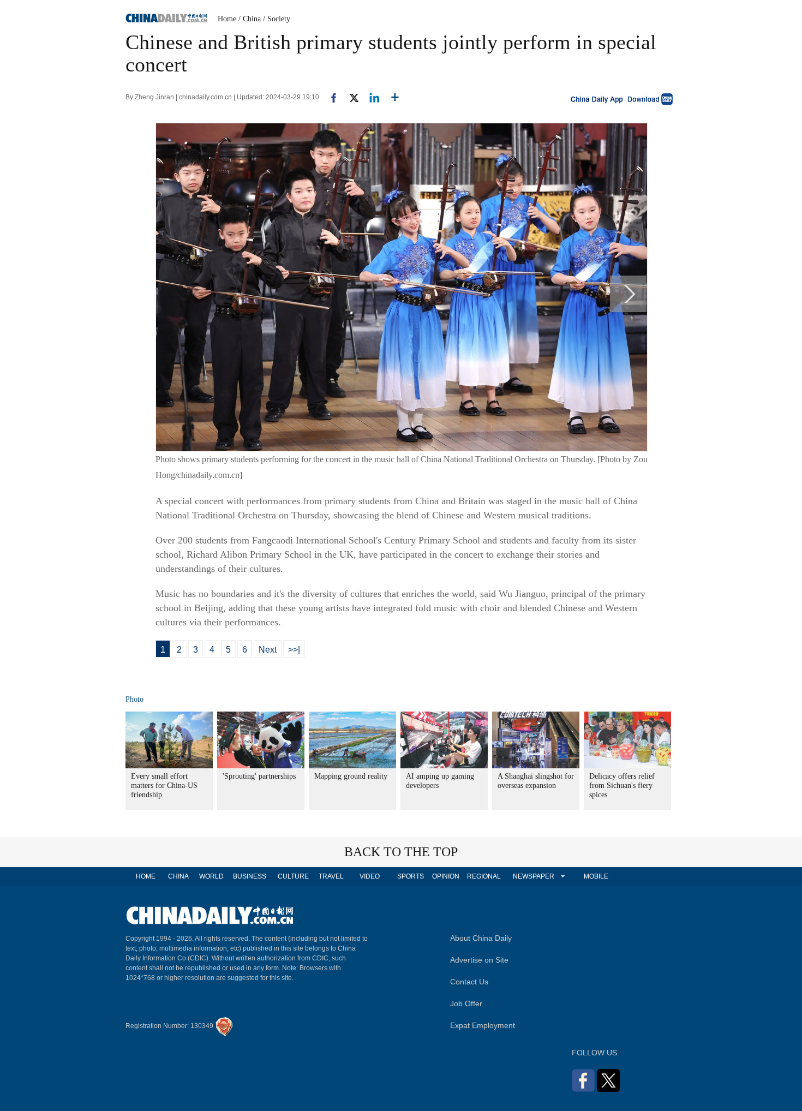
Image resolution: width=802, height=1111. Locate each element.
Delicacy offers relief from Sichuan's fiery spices (622, 785)
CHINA (178, 876)
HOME (145, 876)
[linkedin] (370, 97)
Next (268, 649)
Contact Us (469, 981)
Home (227, 19)
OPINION (445, 876)
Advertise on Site (479, 959)
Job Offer (466, 1003)
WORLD (211, 876)
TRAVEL (331, 876)
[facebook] (329, 97)
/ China (249, 19)
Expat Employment (482, 1025)
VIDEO (370, 876)
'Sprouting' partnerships (259, 776)
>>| (294, 649)
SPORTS (410, 876)
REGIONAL (484, 876)
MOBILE (596, 876)
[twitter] (349, 97)
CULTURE (293, 876)
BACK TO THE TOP (401, 852)
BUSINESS (249, 876)
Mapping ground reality (350, 776)
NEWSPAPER (533, 876)
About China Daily (481, 938)
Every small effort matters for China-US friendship (164, 785)
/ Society (276, 19)
